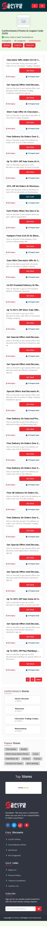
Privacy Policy (14, 875)
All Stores (12, 850)
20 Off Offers (14, 839)
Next (39, 679)
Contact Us (13, 886)
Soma (35, 754)
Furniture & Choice (14, 763)
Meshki (24, 749)
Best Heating (32, 763)
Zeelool (26, 759)
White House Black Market (17, 754)
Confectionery (35, 41)
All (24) (7, 45)
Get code (30, 197)
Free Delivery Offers (17, 845)
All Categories (20, 41)
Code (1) (17, 45)
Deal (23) (30, 45)
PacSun (37, 759)
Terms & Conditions (17, 881)
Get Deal (30, 70)
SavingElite (6, 41)
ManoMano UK (12, 759)
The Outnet (11, 749)
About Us (12, 870)
